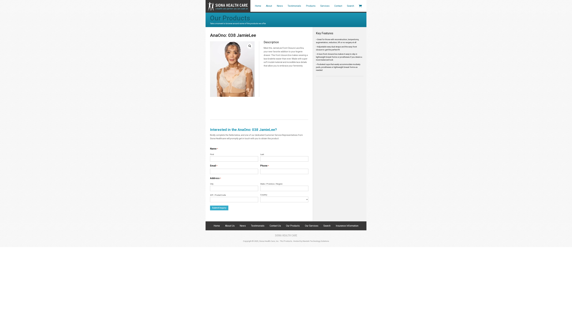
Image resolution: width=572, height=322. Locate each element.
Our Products (293, 226)
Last (262, 154)
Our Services (311, 226)
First (212, 154)
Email (213, 165)
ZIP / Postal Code (218, 195)
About (269, 5)
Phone (264, 165)
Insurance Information (347, 226)
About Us (230, 226)
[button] (249, 46)
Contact (338, 5)
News (280, 5)
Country (263, 195)
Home (258, 5)
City (211, 184)
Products (310, 5)
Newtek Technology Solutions (316, 241)
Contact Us (275, 226)
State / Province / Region (271, 184)
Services (324, 5)
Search (350, 5)
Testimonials (294, 5)
